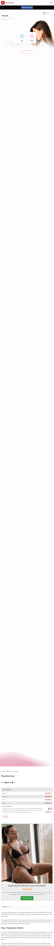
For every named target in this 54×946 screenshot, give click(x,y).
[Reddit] (12, 782)
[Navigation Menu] (51, 3)
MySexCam (3, 771)
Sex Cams (10, 771)
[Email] (6, 782)
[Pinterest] (8, 782)
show (9, 906)
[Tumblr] (10, 782)
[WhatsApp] (14, 782)
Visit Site (5, 816)
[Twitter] (4, 782)
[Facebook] (1, 782)
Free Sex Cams (26, 7)
